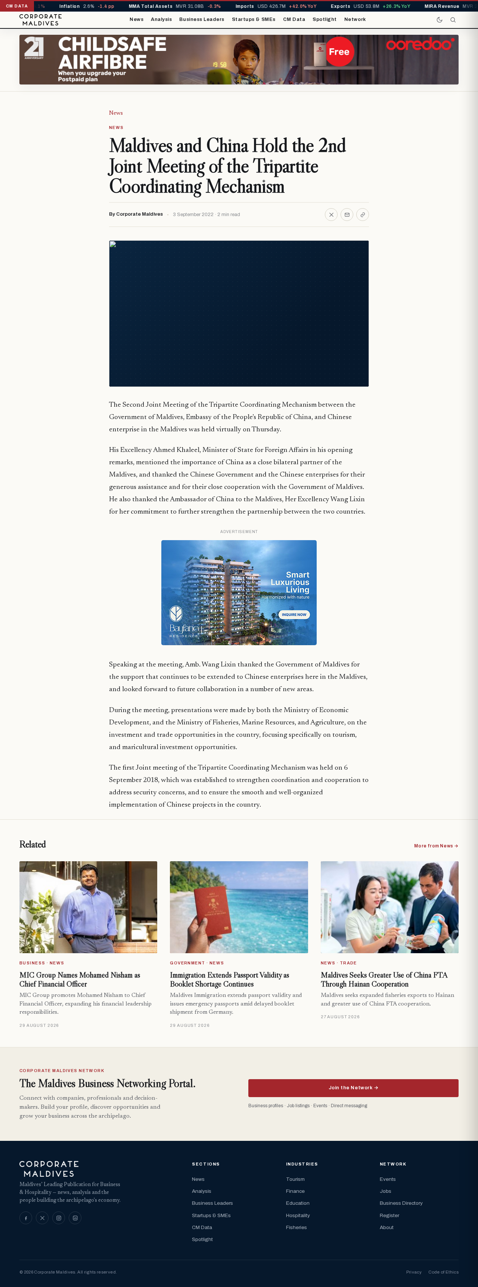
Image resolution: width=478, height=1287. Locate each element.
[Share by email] (347, 214)
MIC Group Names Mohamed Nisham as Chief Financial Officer (79, 979)
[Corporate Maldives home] (40, 19)
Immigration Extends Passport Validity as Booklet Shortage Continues (229, 979)
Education (298, 1203)
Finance (295, 1191)
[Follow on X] (42, 1217)
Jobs (385, 1191)
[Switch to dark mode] (439, 19)
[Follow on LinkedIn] (75, 1217)
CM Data (294, 19)
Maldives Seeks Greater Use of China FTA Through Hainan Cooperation (384, 979)
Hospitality (298, 1215)
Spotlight (325, 19)
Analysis (161, 19)
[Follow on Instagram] (58, 1217)
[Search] (453, 19)
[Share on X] (331, 214)
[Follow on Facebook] (25, 1217)
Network (355, 19)
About (387, 1227)
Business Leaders (201, 19)
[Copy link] (362, 214)
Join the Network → (353, 1087)
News (136, 19)
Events (388, 1179)
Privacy (414, 1272)
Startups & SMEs (254, 19)
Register (389, 1215)
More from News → (436, 846)
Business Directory (401, 1203)
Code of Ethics (443, 1272)
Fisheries (296, 1227)
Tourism (295, 1179)
